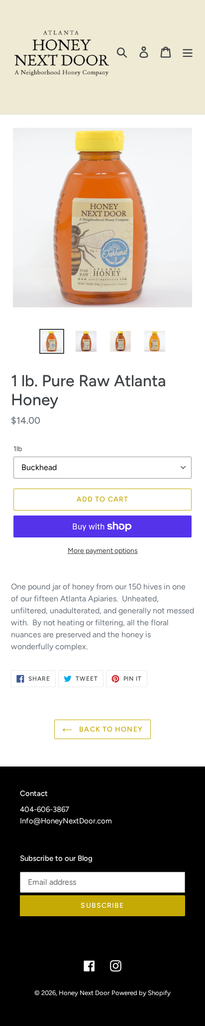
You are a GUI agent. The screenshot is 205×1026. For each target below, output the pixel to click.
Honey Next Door (84, 993)
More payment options (103, 550)
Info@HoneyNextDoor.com (66, 820)
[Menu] (188, 52)
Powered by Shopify (141, 993)
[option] (52, 341)
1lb (17, 449)
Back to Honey (110, 729)
